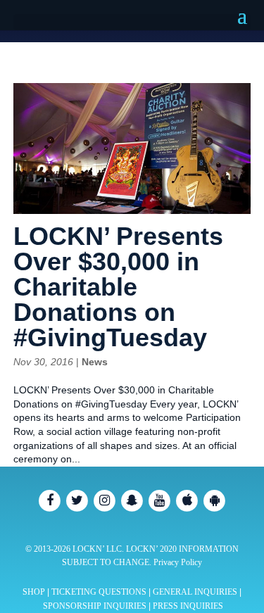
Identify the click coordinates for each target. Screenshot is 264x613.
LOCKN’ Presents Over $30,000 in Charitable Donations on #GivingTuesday (118, 287)
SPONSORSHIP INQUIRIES (94, 606)
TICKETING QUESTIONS (98, 592)
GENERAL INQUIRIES (195, 592)
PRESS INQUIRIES (188, 606)
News (95, 361)
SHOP (34, 592)
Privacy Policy (177, 562)
